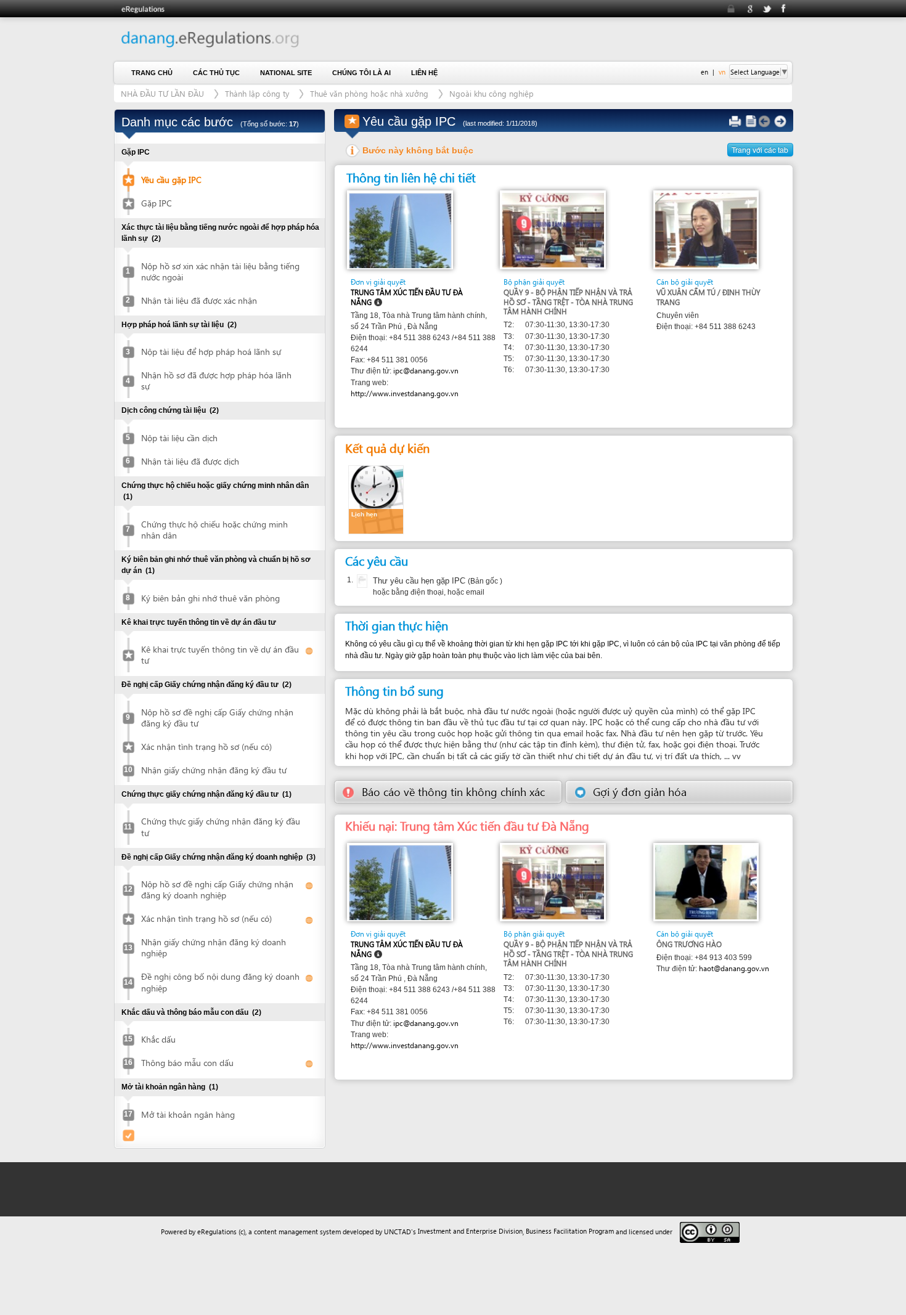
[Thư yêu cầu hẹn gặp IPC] (361, 581)
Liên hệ (424, 72)
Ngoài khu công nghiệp (491, 93)
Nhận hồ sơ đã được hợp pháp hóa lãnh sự (216, 380)
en (704, 72)
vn (722, 72)
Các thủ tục (216, 72)
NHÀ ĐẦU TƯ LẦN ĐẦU (162, 93)
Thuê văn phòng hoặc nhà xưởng (369, 93)
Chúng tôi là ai (361, 72)
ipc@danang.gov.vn (426, 370)
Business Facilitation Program (570, 1231)
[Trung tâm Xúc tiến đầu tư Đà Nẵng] (400, 229)
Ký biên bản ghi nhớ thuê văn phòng (210, 598)
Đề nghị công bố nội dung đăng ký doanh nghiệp (220, 982)
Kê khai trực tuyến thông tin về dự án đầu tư (220, 654)
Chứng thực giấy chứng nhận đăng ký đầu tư (220, 826)
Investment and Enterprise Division (470, 1231)
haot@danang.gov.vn (734, 968)
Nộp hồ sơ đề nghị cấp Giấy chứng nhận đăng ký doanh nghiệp (217, 889)
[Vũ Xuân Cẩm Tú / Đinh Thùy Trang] (706, 229)
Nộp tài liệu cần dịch (179, 438)
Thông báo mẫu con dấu (187, 1063)
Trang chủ (152, 72)
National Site (286, 72)
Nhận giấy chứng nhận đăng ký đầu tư (214, 770)
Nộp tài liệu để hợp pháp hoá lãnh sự (211, 351)
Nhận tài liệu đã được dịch (190, 461)
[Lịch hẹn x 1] (376, 498)
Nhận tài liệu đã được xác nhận (199, 300)
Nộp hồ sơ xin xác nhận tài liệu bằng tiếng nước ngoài (220, 271)
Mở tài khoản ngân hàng (188, 1114)
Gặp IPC (156, 203)
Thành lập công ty (258, 93)
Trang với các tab (760, 149)
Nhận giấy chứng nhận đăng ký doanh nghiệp (213, 947)
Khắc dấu (158, 1039)
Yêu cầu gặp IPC (171, 179)
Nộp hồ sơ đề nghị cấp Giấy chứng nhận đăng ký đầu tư (217, 717)
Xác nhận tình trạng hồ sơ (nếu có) (206, 746)
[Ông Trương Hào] (706, 880)
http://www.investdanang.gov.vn (405, 393)
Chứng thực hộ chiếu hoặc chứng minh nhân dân (214, 529)
